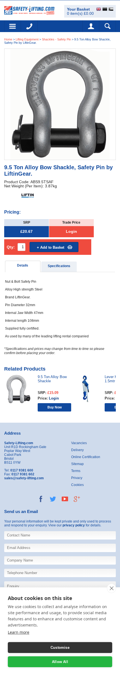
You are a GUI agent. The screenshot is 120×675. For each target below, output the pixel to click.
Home (8, 39)
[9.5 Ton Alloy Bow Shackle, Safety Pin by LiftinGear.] (60, 104)
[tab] (23, 266)
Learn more (18, 632)
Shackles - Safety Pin (56, 39)
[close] (111, 588)
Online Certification (85, 457)
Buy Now (54, 407)
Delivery (77, 450)
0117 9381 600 (29, 26)
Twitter (53, 498)
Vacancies (79, 443)
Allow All (60, 662)
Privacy (76, 478)
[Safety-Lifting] (29, 10)
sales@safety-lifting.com (24, 478)
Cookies (77, 485)
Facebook (41, 498)
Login (71, 231)
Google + (77, 498)
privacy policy (74, 525)
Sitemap (77, 464)
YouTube (65, 498)
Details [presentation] (22, 265)
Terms (75, 471)
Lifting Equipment (27, 39)
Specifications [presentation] (59, 266)
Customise (60, 647)
